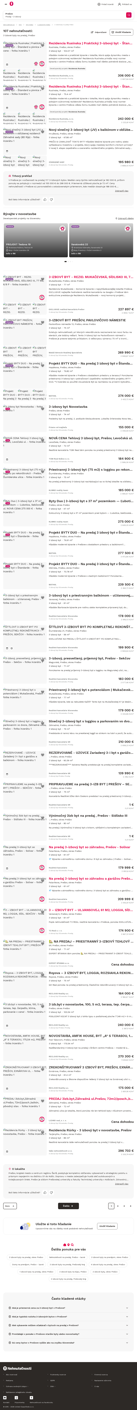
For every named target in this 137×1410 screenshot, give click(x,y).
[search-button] (129, 15)
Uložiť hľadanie (123, 32)
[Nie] (51, 199)
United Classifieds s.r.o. (24, 1407)
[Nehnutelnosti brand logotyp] (6, 4)
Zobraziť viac (121, 191)
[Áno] (45, 199)
